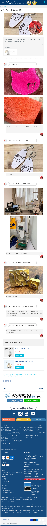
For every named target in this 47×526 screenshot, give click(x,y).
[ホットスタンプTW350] (9, 352)
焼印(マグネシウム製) (16, 433)
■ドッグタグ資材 (38, 425)
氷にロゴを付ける (24, 506)
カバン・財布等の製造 (17, 374)
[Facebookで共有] (3, 381)
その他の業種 (8, 374)
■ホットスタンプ (15, 425)
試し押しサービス (36, 497)
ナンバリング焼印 (33, 512)
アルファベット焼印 (11, 512)
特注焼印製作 (4, 499)
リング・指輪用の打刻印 (28, 435)
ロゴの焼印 (27, 510)
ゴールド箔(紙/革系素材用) (17, 440)
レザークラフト (33, 374)
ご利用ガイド (7, 497)
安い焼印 (41, 510)
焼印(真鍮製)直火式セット (6, 429)
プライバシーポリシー (5, 501)
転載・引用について (34, 499)
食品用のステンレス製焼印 (33, 506)
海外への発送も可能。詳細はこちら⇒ (31, 471)
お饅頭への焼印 (14, 510)
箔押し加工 (15, 375)
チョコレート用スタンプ (6, 514)
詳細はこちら (19, 355)
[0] (43, 2)
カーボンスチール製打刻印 (29, 427)
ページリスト (12, 508)
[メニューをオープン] (3, 2)
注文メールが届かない (29, 503)
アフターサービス (20, 503)
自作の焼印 (3, 510)
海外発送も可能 (19, 499)
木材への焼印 (8, 510)
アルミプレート (15, 435)
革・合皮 (21, 375)
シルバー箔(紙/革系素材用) (17, 441)
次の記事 (41, 388)
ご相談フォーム (22, 497)
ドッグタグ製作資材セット (40, 427)
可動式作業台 (14, 437)
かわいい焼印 (4, 512)
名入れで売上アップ (38, 503)
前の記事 (6, 388)
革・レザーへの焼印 (21, 510)
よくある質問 (29, 497)
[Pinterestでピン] (6, 381)
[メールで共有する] (10, 381)
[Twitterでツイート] (8, 381)
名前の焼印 (17, 512)
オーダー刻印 (27, 512)
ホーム (1, 6)
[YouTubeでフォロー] (8, 519)
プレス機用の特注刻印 (5, 508)
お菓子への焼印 (17, 506)
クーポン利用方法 (4, 503)
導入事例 (5, 6)
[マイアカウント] (41, 2)
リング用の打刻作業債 (28, 437)
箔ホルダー (14, 438)
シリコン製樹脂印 (15, 432)
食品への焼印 (10, 506)
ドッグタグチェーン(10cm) (40, 432)
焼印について (21, 512)
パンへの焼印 (4, 506)
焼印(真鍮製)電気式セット (6, 427)
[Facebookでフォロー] (4, 519)
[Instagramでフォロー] (6, 519)
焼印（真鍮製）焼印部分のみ (24, 361)
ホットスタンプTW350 (22, 348)
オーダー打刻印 (41, 506)
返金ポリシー (13, 501)
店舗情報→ (33, 494)
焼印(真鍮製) (3, 437)
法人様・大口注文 (12, 503)
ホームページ (9, 131)
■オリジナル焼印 (4, 425)
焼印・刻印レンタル (11, 499)
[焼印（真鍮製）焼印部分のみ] (9, 364)
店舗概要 (3, 497)
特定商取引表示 (26, 499)
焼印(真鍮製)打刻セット (28, 429)
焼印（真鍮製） (8, 375)
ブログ (12, 497)
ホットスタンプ (25, 374)
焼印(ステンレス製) (4, 438)
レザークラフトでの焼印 (34, 510)
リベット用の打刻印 (27, 433)
